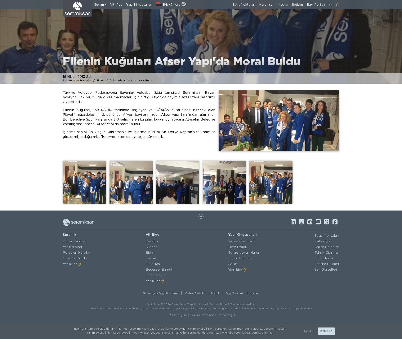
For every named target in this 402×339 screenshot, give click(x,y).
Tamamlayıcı (156, 275)
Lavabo (152, 241)
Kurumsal (266, 4)
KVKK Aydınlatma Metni (202, 293)
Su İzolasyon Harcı (243, 252)
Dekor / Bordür (75, 258)
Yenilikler (70, 264)
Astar (232, 264)
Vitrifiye (116, 4)
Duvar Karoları (75, 241)
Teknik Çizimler (326, 252)
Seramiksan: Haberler (77, 80)
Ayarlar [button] (308, 331)
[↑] (201, 216)
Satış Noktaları (243, 4)
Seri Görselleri (325, 269)
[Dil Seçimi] (337, 4)
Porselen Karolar (76, 252)
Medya (283, 4)
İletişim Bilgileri (326, 264)
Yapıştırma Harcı (241, 241)
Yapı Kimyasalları (139, 4)
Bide (149, 252)
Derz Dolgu (237, 247)
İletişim (297, 4)
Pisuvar (151, 258)
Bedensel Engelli (159, 269)
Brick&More (171, 4)
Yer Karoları (72, 247)
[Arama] (330, 4)
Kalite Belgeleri (326, 247)
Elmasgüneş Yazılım (186, 315)
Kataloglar (323, 241)
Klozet (151, 247)
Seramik (100, 4)
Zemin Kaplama (241, 258)
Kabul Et (326, 331)
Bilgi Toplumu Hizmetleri (242, 293)
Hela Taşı (153, 264)
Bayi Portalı (316, 4)
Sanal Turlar (324, 258)
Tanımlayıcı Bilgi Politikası (160, 293)
